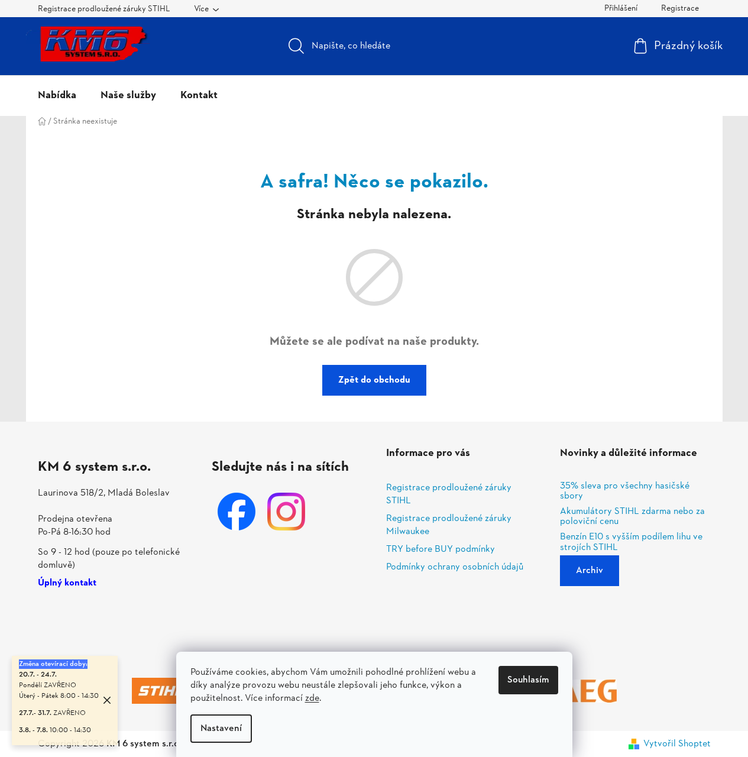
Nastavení (221, 728)
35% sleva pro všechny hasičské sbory (624, 491)
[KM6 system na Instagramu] (286, 511)
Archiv (589, 570)
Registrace (680, 8)
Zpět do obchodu (374, 380)
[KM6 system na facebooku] (236, 511)
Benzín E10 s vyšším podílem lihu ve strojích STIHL (631, 542)
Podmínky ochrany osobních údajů (454, 567)
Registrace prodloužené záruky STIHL (104, 9)
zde (312, 698)
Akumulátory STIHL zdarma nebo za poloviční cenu (632, 517)
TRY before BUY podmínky (440, 549)
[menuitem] (57, 96)
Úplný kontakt (67, 583)
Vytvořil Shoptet (677, 743)
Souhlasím (528, 680)
